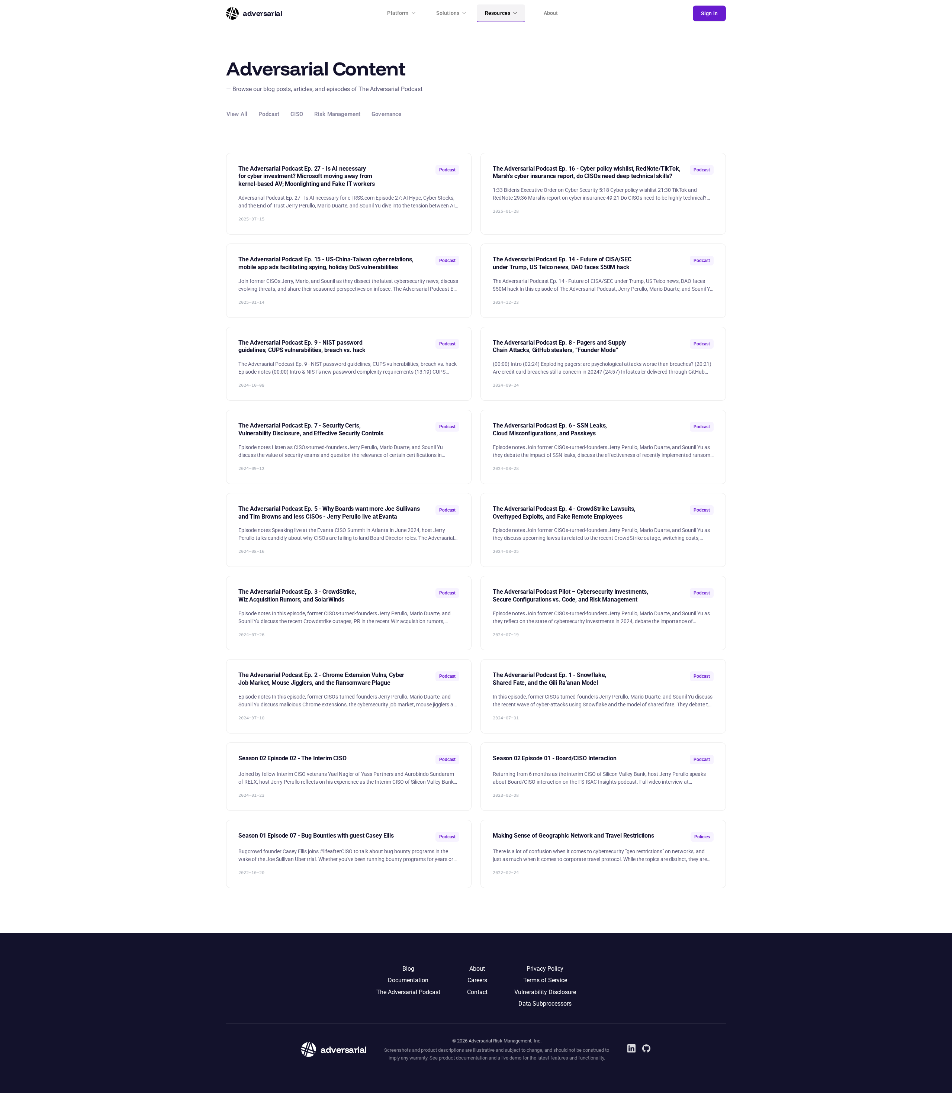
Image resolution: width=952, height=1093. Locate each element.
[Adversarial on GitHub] (646, 1048)
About (551, 13)
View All (236, 114)
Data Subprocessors (545, 1003)
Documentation (408, 980)
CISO (296, 114)
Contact (477, 992)
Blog (408, 968)
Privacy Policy (545, 968)
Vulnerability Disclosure (545, 992)
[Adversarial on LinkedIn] (631, 1048)
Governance (387, 114)
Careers (477, 980)
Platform (397, 13)
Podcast (268, 114)
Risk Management (337, 114)
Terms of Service (545, 980)
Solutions (447, 13)
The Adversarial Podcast (408, 992)
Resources (497, 13)
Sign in (709, 13)
